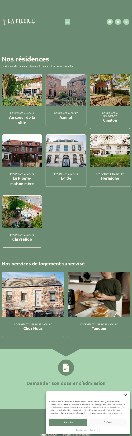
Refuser (108, 422)
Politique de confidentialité (88, 430)
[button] (125, 395)
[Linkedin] (126, 22)
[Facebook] (118, 22)
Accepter (68, 422)
